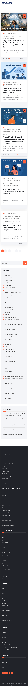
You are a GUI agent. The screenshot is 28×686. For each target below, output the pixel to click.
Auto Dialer (4, 468)
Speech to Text (5, 547)
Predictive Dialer (8, 388)
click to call (7, 312)
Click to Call (4, 473)
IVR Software (7, 368)
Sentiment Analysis (9, 391)
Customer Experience (10, 341)
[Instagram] (9, 673)
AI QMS (6, 282)
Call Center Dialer (9, 305)
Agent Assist (7, 275)
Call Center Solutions (11, 35)
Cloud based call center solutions (13, 36)
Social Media (4, 500)
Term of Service (23, 683)
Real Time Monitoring (6, 510)
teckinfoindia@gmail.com (11, 33)
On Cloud (4, 560)
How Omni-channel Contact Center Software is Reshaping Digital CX (13, 192)
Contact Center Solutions (8, 38)
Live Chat (4, 495)
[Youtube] (7, 673)
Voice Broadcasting (6, 476)
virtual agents (8, 398)
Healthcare (7, 354)
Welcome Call (5, 618)
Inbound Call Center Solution (11, 359)
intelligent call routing (10, 364)
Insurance (4, 595)
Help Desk (4, 608)
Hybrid (3, 563)
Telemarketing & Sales (7, 613)
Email (3, 493)
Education (4, 603)
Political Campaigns (6, 623)
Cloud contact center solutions (12, 322)
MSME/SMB (4, 576)
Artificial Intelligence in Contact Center (14, 295)
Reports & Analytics (6, 512)
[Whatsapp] (12, 673)
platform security (9, 386)
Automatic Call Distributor (8, 463)
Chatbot (3, 537)
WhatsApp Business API (7, 520)
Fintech (3, 591)
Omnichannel (6, 185)
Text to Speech (5, 544)
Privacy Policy (15, 685)
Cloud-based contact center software (13, 324)
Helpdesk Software (9, 356)
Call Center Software (8, 84)
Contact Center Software (10, 329)
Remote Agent (5, 478)
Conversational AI (6, 219)
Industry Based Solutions (10, 361)
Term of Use (8, 685)
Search (25, 263)
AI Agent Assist (8, 277)
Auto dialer (7, 297)
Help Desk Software (6, 523)
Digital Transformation (10, 351)
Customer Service (9, 344)
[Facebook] (3, 673)
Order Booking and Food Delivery (9, 647)
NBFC (3, 593)
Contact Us (4, 662)
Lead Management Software (8, 525)
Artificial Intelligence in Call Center (13, 292)
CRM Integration (14, 219)
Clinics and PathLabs (6, 642)
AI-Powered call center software (12, 287)
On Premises (5, 565)
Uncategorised (8, 396)
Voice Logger (5, 483)
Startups (4, 578)
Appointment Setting (6, 649)
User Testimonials (6, 669)
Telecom (4, 637)
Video (3, 498)
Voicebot (4, 535)
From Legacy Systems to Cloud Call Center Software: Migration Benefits (13, 90)
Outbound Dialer (8, 383)
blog (5, 35)
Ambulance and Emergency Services (10, 644)
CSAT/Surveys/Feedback (7, 620)
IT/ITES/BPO (4, 598)
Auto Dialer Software (9, 300)
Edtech (3, 600)
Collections (4, 615)
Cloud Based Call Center (8, 85)
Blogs (3, 667)
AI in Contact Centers (10, 280)
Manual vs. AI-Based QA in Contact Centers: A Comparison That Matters (12, 228)
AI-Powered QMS (9, 290)
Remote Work (5, 605)
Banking (3, 588)
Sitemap (21, 685)
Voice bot (7, 400)
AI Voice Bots (8, 285)
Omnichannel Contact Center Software (14, 376)
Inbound (3, 459)
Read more (6, 58)
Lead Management (9, 371)
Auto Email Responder (7, 542)
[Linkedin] (5, 673)
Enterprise (4, 574)
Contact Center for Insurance (11, 327)
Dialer (6, 346)
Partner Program (5, 665)
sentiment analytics (9, 393)
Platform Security (6, 515)
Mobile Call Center (6, 481)
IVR (5, 366)
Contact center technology (13, 183)
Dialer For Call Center (9, 349)
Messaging (4, 503)
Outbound (4, 466)
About (3, 660)
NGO (3, 635)
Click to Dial (7, 314)
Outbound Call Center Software (12, 381)
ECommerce (4, 632)
